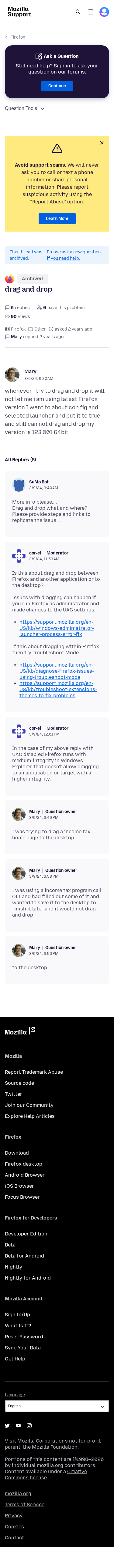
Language (15, 1395)
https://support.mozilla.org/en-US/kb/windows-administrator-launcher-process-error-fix (56, 628)
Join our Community (29, 1105)
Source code (19, 1083)
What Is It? (18, 1326)
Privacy (13, 1516)
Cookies (14, 1527)
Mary (30, 371)
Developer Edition (26, 1234)
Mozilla (20, 1032)
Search (78, 12)
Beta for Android (24, 1256)
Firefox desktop (23, 1164)
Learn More (57, 218)
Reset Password (24, 1337)
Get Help (15, 1359)
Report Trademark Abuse (34, 1072)
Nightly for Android (28, 1278)
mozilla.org (18, 1493)
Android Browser (25, 1175)
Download (17, 1153)
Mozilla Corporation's (42, 1441)
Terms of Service (24, 1504)
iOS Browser (19, 1186)
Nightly (13, 1267)
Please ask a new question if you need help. (74, 255)
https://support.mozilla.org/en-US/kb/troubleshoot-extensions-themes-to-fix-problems (58, 689)
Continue (57, 86)
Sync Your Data (23, 1348)
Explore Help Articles (30, 1116)
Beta (10, 1245)
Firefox (17, 37)
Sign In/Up (17, 1315)
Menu (91, 12)
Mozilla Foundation (55, 1447)
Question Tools (21, 108)
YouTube (18, 1425)
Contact (14, 1538)
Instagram (29, 1425)
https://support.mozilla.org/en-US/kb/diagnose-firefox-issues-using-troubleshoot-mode (56, 671)
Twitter (13, 1094)
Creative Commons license (46, 1475)
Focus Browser (22, 1197)
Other (40, 329)
